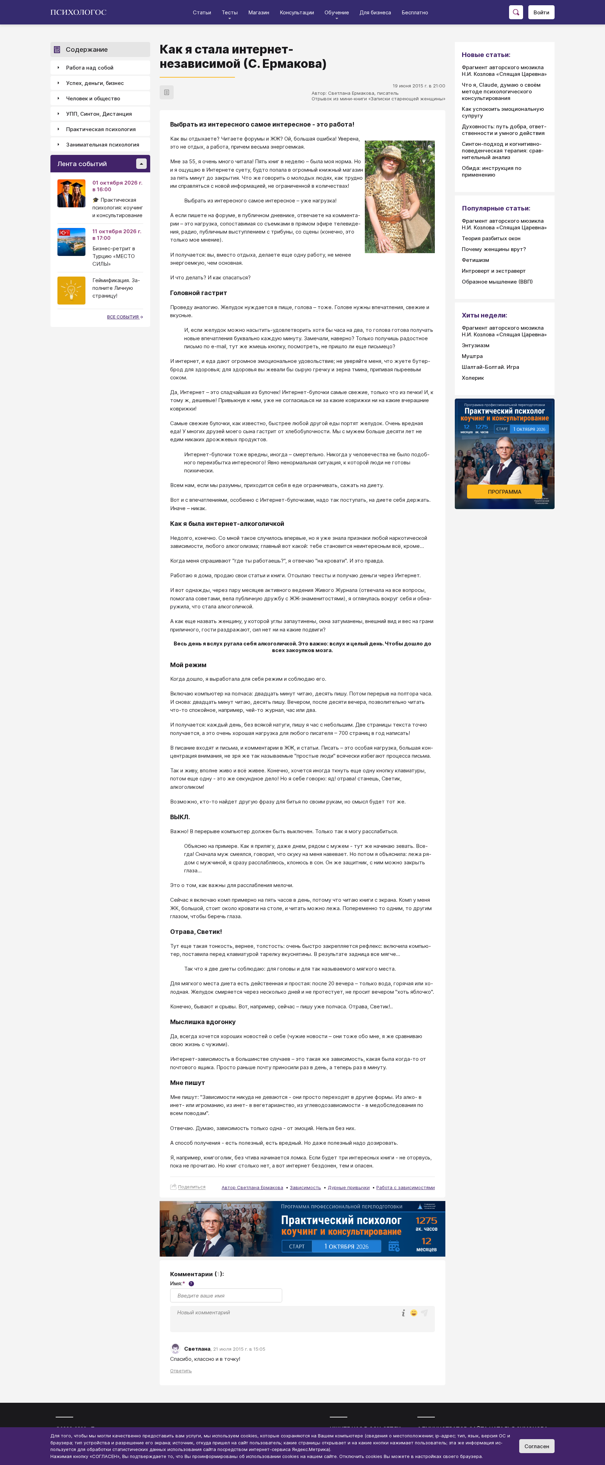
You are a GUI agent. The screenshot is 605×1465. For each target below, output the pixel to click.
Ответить (181, 1370)
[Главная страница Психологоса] (81, 12)
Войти (541, 12)
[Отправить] (424, 1312)
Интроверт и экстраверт (494, 270)
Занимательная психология (102, 144)
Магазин (258, 12)
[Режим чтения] (167, 92)
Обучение (337, 12)
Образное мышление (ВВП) (497, 281)
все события (123, 317)
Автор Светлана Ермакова (252, 1187)
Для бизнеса (375, 12)
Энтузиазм (475, 345)
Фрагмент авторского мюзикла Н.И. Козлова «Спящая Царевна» (504, 70)
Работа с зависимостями (405, 1187)
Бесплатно (415, 12)
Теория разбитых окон (491, 238)
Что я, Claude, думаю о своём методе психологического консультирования (501, 91)
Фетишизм (475, 260)
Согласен (536, 1446)
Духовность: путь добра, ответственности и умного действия (504, 129)
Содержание (87, 49)
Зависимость (305, 1187)
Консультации (297, 12)
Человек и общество (93, 98)
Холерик (473, 377)
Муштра (472, 356)
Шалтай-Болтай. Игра (490, 367)
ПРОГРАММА (505, 491)
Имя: (181, 1283)
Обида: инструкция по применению (491, 171)
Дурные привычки (349, 1187)
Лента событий (82, 164)
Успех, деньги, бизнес (95, 83)
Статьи (202, 12)
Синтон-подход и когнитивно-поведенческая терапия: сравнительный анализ (503, 150)
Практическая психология (101, 129)
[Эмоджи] (413, 1313)
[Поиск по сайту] (516, 12)
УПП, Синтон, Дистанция (99, 113)
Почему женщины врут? (494, 249)
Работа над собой (89, 67)
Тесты (230, 12)
